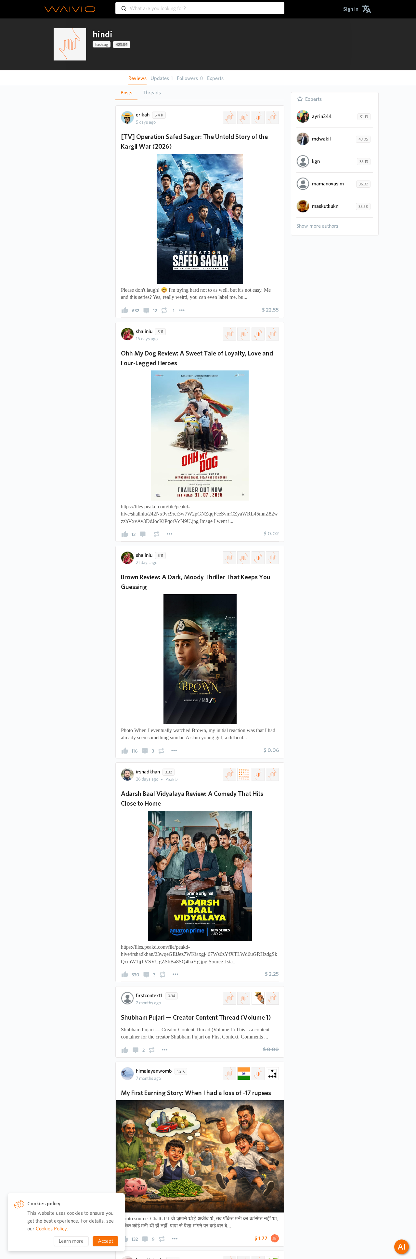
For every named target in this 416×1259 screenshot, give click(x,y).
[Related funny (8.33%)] (257, 998)
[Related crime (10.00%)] (257, 334)
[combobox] (199, 5)
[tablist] (199, 92)
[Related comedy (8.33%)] (243, 998)
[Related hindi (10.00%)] (229, 557)
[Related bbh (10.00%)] (272, 334)
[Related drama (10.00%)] (243, 334)
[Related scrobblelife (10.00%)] (243, 117)
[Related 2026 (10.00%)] (272, 117)
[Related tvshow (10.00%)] (257, 117)
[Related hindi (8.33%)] (229, 998)
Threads (152, 92)
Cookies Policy (51, 1228)
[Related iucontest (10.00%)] (257, 1073)
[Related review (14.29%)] (243, 774)
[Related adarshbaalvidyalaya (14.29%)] (229, 774)
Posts (126, 92)
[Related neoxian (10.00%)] (272, 1073)
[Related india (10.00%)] (243, 1073)
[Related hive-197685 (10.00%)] (229, 1073)
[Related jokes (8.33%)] (272, 998)
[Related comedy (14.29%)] (272, 774)
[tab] (126, 92)
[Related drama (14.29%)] (257, 774)
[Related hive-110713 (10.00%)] (229, 117)
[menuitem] (350, 9)
